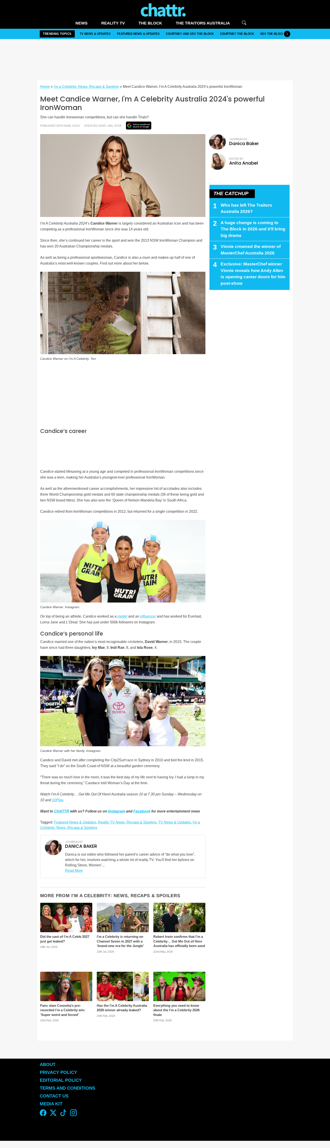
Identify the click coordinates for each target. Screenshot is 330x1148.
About (47, 1064)
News (81, 23)
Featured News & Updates (138, 33)
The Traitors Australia (203, 23)
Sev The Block (272, 33)
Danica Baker (244, 143)
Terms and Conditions (67, 1088)
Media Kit (51, 1103)
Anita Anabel (243, 163)
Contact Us (54, 1095)
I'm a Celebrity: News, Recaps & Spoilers (86, 86)
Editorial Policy (61, 1080)
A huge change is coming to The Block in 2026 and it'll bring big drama (253, 229)
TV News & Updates (95, 33)
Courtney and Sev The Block (190, 33)
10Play (57, 800)
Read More (74, 870)
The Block (150, 23)
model (122, 616)
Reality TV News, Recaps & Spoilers (127, 822)
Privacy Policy (58, 1072)
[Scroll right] (287, 34)
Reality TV (113, 23)
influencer (148, 616)
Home (45, 86)
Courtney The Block (237, 33)
